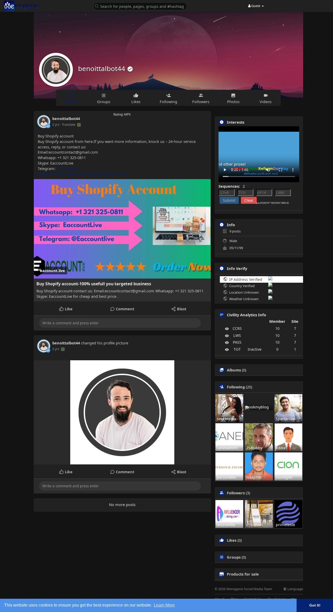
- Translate (68, 124)
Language (295, 589)
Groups (234, 557)
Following (236, 387)
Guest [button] (256, 5)
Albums (234, 370)
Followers (236, 493)
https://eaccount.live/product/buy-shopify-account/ (83, 173)
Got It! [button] (315, 605)
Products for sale (243, 574)
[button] (141, 6)
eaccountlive (67, 168)
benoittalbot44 (102, 68)
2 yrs (55, 124)
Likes (231, 540)
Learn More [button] (164, 605)
